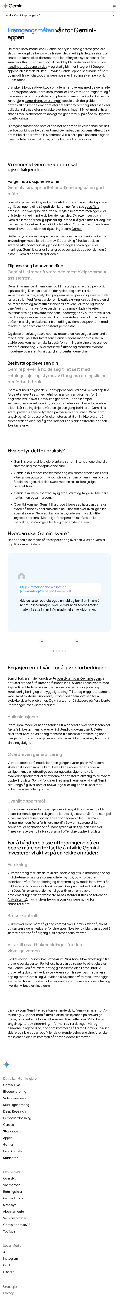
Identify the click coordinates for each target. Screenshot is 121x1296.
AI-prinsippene (18, 92)
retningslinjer (21, 375)
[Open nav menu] (114, 6)
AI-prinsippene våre (60, 390)
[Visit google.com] (59, 1287)
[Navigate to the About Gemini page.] (13, 5)
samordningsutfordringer (43, 101)
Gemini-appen (71, 71)
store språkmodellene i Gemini (35, 49)
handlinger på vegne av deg (27, 67)
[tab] (53, 651)
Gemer (77, 229)
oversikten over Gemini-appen (79, 679)
